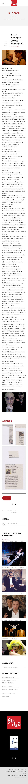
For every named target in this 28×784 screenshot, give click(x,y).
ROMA (17, 46)
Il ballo (4, 638)
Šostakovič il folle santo (9, 567)
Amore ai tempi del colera (9, 541)
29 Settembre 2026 (8, 693)
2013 (15, 17)
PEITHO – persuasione (10, 689)
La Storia (5, 696)
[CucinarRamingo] (14, 636)
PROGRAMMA (6, 498)
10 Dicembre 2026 (8, 677)
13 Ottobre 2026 (7, 686)
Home (11, 17)
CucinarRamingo (7, 620)
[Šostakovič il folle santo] (14, 591)
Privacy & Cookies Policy (20, 777)
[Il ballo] (14, 655)
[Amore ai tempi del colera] (14, 565)
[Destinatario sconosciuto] (14, 618)
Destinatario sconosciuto (10, 594)
